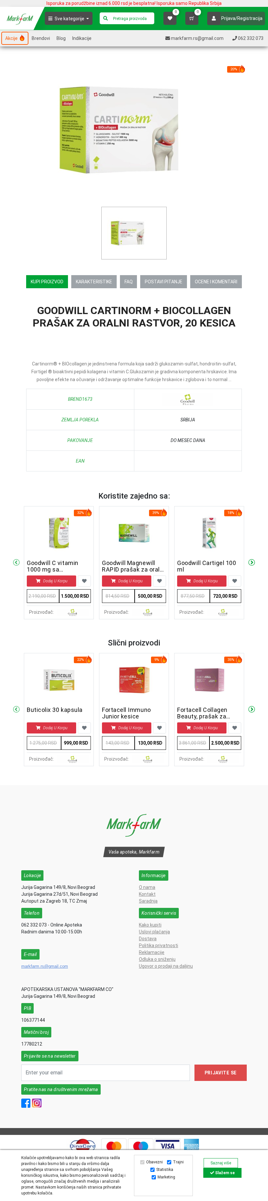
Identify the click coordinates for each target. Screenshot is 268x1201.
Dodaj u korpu (55, 581)
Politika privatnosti (158, 945)
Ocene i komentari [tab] (216, 281)
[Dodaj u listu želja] (84, 581)
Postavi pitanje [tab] (163, 281)
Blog (61, 38)
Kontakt (147, 894)
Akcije (12, 38)
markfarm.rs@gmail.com (44, 966)
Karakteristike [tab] (94, 281)
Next (251, 562)
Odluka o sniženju (157, 959)
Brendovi (41, 38)
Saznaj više (220, 1163)
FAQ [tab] (129, 281)
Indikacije (82, 38)
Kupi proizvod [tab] (47, 281)
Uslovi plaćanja (154, 931)
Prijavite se (221, 1072)
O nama (147, 887)
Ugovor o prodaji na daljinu (166, 966)
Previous (16, 562)
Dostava (148, 938)
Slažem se (224, 1173)
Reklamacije (151, 952)
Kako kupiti (150, 924)
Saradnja (148, 901)
